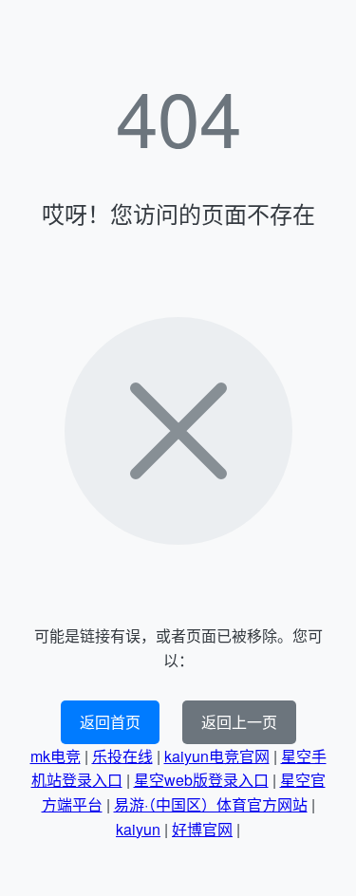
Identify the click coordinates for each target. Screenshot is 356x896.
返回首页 (110, 722)
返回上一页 (239, 722)
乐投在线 (122, 756)
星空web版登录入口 (201, 780)
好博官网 (202, 829)
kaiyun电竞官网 (217, 756)
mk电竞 (55, 756)
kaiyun (138, 829)
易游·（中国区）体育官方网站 (211, 804)
